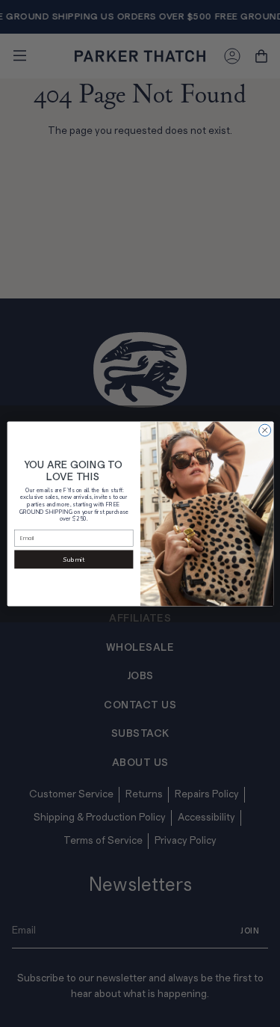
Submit (73, 559)
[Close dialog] (264, 430)
